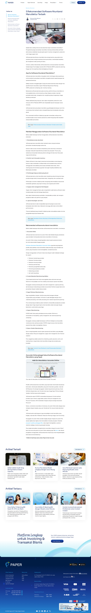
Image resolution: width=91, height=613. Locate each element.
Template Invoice (10, 578)
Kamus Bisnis (25, 575)
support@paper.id (16, 594)
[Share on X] (52, 19)
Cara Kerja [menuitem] (39, 2)
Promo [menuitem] (60, 2)
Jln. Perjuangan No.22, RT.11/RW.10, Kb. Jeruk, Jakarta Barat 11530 (44, 576)
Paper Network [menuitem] (31, 2)
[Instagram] (59, 19)
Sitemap (83, 611)
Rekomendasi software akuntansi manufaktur (14, 25)
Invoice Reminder (9, 576)
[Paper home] (9, 2)
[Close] (87, 604)
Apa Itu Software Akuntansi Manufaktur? (13, 15)
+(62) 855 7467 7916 (16, 592)
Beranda (27, 8)
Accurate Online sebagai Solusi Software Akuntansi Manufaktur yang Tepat (14, 30)
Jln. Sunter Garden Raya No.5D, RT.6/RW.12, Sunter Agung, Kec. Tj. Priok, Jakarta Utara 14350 (44, 586)
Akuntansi (32, 8)
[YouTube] (57, 19)
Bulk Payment (9, 580)
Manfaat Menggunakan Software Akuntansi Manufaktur (13, 20)
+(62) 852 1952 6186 (16, 591)
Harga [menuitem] (46, 2)
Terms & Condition (75, 611)
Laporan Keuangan (10, 583)
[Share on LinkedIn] (64, 19)
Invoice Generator (10, 575)
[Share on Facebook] (62, 19)
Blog (23, 576)
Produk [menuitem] (23, 2)
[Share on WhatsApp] (55, 19)
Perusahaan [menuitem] (53, 2)
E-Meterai (8, 582)
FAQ (23, 580)
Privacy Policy (65, 611)
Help (23, 578)
